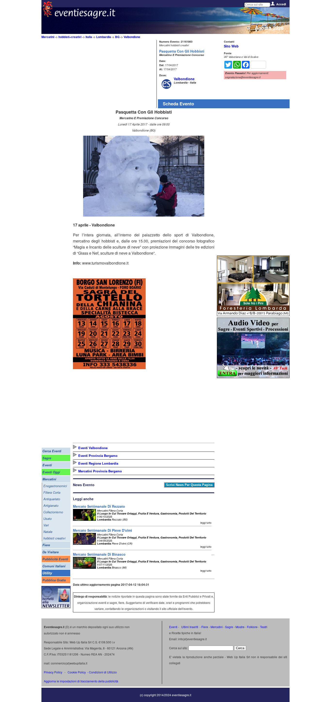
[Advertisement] (114, 74)
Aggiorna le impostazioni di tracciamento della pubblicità (81, 681)
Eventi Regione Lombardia (98, 463)
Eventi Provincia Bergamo (98, 455)
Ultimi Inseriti (189, 627)
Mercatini (47, 37)
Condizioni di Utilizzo (103, 672)
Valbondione (132, 37)
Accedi (281, 4)
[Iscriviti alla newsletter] (56, 607)
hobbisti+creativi (69, 37)
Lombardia (103, 37)
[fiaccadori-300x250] (253, 376)
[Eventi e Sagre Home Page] (48, 16)
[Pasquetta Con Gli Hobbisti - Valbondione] (143, 215)
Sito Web (231, 46)
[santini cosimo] (109, 367)
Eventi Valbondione (93, 447)
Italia (89, 37)
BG (117, 37)
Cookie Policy (77, 672)
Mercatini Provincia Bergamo (100, 471)
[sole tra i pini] (253, 314)
